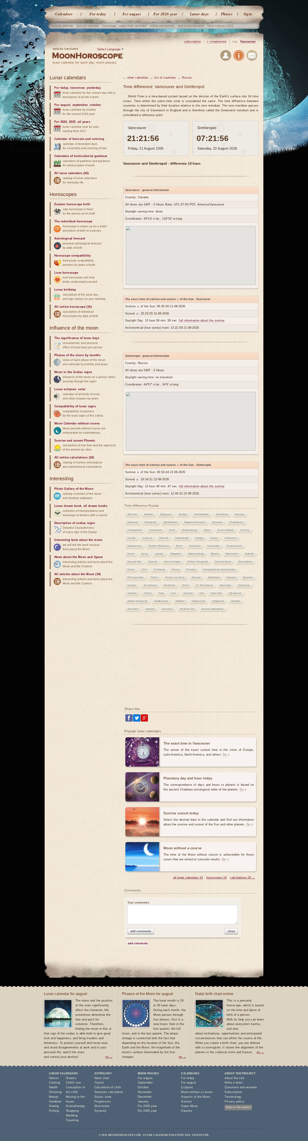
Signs (248, 14)
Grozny (245, 530)
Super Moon (189, 1106)
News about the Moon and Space (78, 557)
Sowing (54, 1106)
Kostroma (194, 545)
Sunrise (186, 1101)
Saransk (248, 577)
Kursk (130, 553)
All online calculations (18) (74, 457)
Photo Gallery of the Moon (73, 488)
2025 (72, 121)
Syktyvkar (244, 585)
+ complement (217, 41)
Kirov (179, 545)
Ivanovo (147, 538)
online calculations (162, 25)
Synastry (100, 1110)
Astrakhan (222, 514)
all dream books (95, 506)
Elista (207, 530)
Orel (144, 569)
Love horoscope (66, 272)
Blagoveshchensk (194, 522)
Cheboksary (236, 522)
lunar (108, 1096)
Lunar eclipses (65, 389)
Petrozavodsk (135, 577)
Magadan (175, 553)
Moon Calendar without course (77, 423)
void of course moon (191, 25)
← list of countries (163, 77)
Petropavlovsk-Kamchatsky (219, 569)
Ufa (202, 593)
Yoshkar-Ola (187, 609)
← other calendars (136, 77)
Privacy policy (234, 1101)
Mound (215, 553)
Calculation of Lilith (107, 1087)
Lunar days (199, 14)
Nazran (153, 561)
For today (98, 14)
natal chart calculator (133, 25)
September (145, 1082)
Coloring (54, 1082)
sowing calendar (62, 25)
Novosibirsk (245, 561)
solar (81, 389)
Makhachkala (196, 553)
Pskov (154, 577)
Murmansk (232, 553)
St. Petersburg (204, 585)
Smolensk (169, 585)
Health (53, 1087)
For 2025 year (147, 1110)
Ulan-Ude (216, 593)
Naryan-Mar (134, 561)
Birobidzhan (170, 522)
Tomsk (148, 593)
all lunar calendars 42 (188, 877)
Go (225, 754)
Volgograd (218, 601)
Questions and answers (241, 1087)
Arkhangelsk (201, 514)
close (231, 931)
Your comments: (138, 902)
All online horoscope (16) (73, 306)
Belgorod (132, 522)
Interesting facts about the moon (78, 540)
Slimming (55, 1092)
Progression (102, 1101)
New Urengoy (172, 561)
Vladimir (180, 601)
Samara (231, 577)
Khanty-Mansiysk (159, 545)
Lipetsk (159, 553)
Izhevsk (164, 538)
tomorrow (77, 87)
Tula (161, 593)
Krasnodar (213, 545)
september (80, 105)
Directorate (101, 1106)
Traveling (72, 1120)
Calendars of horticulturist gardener (80, 156)
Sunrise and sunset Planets (74, 440)
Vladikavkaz (161, 601)
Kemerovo (231, 538)
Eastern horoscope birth (72, 204)
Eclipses (187, 1087)
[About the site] (238, 56)
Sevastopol (150, 585)
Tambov (132, 593)
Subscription (233, 1092)
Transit (99, 1082)
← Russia (184, 77)
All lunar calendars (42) (71, 173)
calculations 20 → (242, 877)
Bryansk (217, 522)
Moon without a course (196, 1092)
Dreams (71, 1078)
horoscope (109, 25)
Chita (172, 530)
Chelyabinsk (134, 530)
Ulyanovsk (235, 593)
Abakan (148, 514)
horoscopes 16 (216, 877)
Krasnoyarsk (234, 545)
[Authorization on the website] (225, 56)
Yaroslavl (167, 609)
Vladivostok (198, 601)
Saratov (132, 585)
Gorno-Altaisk (225, 530)
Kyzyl (144, 553)
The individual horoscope (73, 221)
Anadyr (183, 514)
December (145, 1096)
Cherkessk (155, 530)
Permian (191, 569)
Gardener (55, 1101)
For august (131, 14)
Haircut (54, 1078)
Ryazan (196, 577)
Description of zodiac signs (74, 523)
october (95, 105)
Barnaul (239, 514)
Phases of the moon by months (77, 355)
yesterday (94, 87)
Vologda (235, 601)
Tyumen (188, 593)
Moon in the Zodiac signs (73, 372)
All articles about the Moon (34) (77, 574)
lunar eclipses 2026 (220, 25)
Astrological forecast (69, 238)
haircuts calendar (87, 25)
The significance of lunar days (76, 338)
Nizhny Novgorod (197, 561)
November (145, 1092)
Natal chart (101, 1078)
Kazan (214, 538)
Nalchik (249, 553)
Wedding (72, 1115)
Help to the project (238, 1107)
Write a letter (234, 1082)
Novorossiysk (223, 561)
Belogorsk (151, 522)
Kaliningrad (181, 538)
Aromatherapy (75, 1106)
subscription (192, 41)
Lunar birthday (65, 289)
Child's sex (73, 1082)
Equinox (186, 1110)
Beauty (54, 1096)
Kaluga (199, 538)
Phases (227, 14)
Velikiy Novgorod (137, 601)
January (143, 1101)
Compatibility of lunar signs (75, 406)
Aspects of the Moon (195, 1096)
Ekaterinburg (189, 530)
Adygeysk (166, 514)
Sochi (185, 585)
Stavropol (225, 585)
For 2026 (60, 121)
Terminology (233, 1096)
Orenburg (159, 569)
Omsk (131, 569)
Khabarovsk (134, 545)
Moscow (132, 514)
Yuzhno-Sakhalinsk (212, 609)
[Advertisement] (190, 667)
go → (109, 1057)
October (143, 1087)
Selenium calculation (108, 1092)
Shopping (72, 1110)
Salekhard (214, 577)
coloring (98, 139)
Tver (173, 593)
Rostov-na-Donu (175, 577)
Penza (175, 569)
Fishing (54, 1110)
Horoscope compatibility (72, 255)
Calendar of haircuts (69, 139)
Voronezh (132, 609)
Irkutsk (131, 538)
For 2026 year (165, 14)
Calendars (64, 14)
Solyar (98, 1096)
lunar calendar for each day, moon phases (84, 62)
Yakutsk (150, 609)
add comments (140, 931)
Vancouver (248, 41)
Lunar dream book (67, 506)
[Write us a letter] (251, 56)
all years (84, 121)
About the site (234, 1078)
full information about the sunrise (202, 320)
